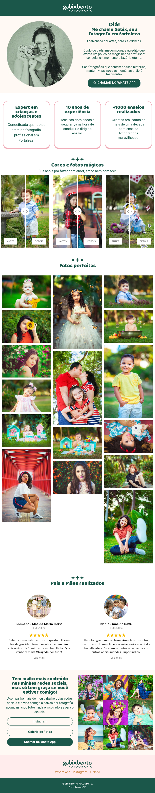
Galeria (95, 772)
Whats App (62, 772)
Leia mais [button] (39, 657)
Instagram (80, 772)
